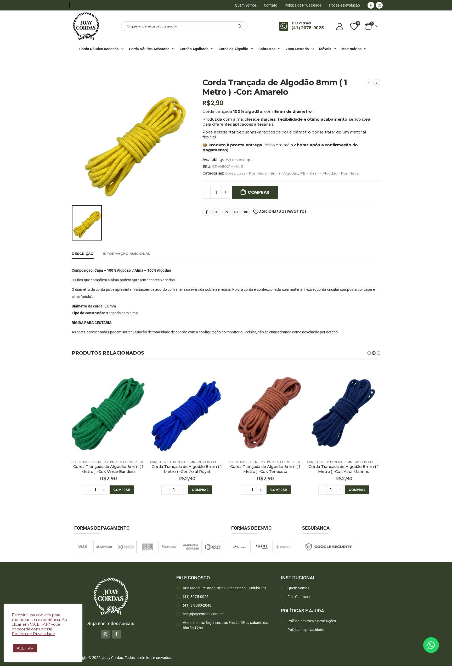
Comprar (258, 192)
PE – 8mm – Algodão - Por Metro (329, 173)
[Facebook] (371, 5)
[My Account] (339, 26)
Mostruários (351, 49)
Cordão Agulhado (194, 49)
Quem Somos (246, 5)
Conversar (438, 644)
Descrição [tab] (83, 253)
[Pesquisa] (240, 26)
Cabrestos (266, 49)
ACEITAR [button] (25, 648)
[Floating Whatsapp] (431, 645)
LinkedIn (226, 212)
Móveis (325, 49)
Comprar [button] (121, 490)
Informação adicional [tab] (126, 253)
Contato (270, 5)
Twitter (216, 212)
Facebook (206, 212)
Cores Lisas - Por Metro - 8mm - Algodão (261, 173)
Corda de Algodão (233, 49)
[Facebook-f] (116, 634)
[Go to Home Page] (73, 62)
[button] (369, 353)
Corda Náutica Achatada (149, 49)
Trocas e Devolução (344, 5)
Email (245, 212)
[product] (108, 412)
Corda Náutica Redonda (99, 49)
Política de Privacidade (303, 5)
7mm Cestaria (297, 49)
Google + (236, 212)
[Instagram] (379, 5)
